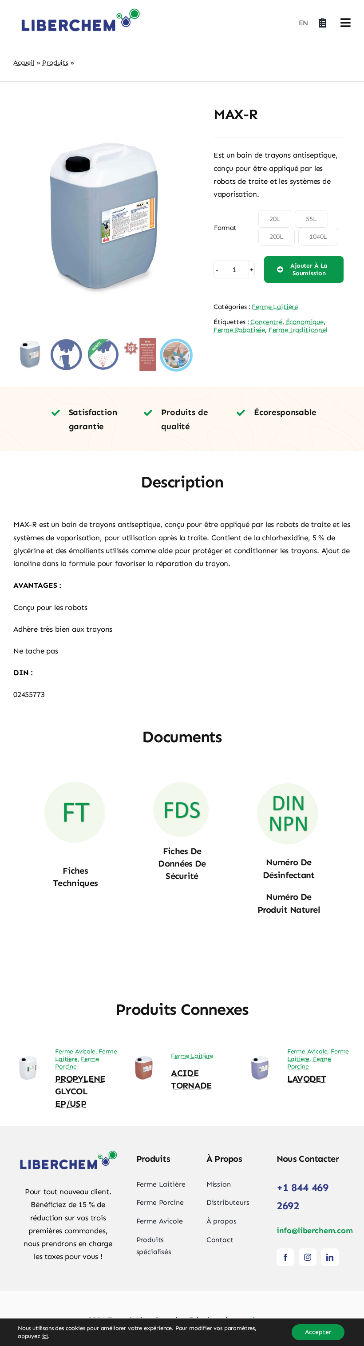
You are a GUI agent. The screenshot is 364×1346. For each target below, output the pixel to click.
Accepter (318, 1332)
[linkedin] (330, 1257)
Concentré (266, 322)
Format (225, 228)
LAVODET (306, 1078)
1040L (318, 237)
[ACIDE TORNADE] (143, 1058)
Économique (305, 322)
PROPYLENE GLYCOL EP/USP (80, 1091)
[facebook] (285, 1257)
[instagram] (308, 1257)
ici (45, 1336)
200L (276, 237)
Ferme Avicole (75, 1051)
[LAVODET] (259, 1058)
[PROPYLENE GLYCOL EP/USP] (27, 1058)
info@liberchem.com (315, 1230)
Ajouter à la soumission (309, 269)
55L (311, 219)
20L (275, 219)
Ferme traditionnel (298, 330)
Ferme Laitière (275, 307)
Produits (55, 63)
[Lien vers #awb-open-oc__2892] (345, 22)
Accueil (24, 63)
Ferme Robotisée (239, 330)
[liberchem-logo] (79, 8)
